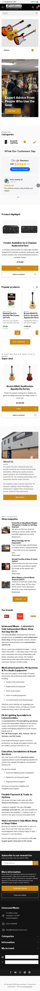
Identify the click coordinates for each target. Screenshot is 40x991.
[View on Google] (6, 181)
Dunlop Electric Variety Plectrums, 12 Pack (11, 315)
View (19, 268)
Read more (16, 537)
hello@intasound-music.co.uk (16, 930)
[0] (37, 7)
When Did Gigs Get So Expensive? (21, 542)
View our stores (20, 895)
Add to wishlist (19, 274)
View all (18, 599)
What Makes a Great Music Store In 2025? (23, 579)
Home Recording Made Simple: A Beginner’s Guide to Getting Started (24, 525)
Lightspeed (11, 987)
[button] (1, 185)
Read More (20, 497)
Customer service (20, 888)
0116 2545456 (11, 924)
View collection (19, 342)
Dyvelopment (27, 987)
